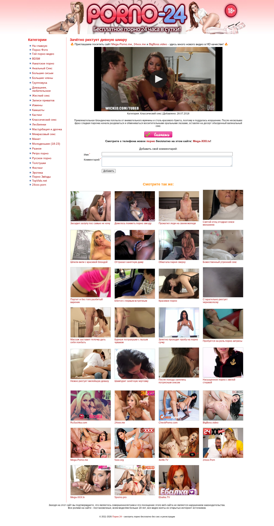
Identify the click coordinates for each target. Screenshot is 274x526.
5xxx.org (119, 460)
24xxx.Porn (209, 460)
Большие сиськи (42, 73)
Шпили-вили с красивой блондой (89, 262)
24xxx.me (140, 44)
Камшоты (38, 110)
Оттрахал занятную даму (129, 262)
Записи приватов (43, 100)
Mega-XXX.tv (201, 141)
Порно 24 (117, 516)
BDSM (36, 58)
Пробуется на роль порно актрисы (222, 341)
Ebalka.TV (164, 497)
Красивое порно (168, 300)
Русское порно (41, 158)
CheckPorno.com (168, 422)
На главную (39, 45)
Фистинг (37, 167)
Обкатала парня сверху (172, 262)
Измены (37, 105)
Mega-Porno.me (121, 44)
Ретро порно (40, 153)
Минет (36, 138)
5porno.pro (121, 497)
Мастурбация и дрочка (47, 129)
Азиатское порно (43, 63)
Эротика (37, 172)
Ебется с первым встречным (131, 300)
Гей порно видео (43, 53)
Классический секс (44, 119)
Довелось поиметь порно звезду (133, 223)
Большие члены (42, 77)
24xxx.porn (39, 184)
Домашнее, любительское (41, 89)
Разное (37, 148)
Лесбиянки (39, 124)
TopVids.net (39, 180)
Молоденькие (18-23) (46, 143)
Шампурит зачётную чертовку (131, 381)
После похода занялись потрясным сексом (172, 381)
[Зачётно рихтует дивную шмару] (158, 136)
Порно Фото (40, 49)
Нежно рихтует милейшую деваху (89, 381)
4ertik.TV (163, 460)
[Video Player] (158, 79)
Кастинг (37, 114)
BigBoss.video (158, 44)
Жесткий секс (41, 95)
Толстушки (39, 163)
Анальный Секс (42, 68)
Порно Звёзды (41, 176)
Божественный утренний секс (220, 262)
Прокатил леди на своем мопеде (177, 223)
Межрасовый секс (44, 134)
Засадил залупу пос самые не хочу (90, 223)
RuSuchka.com (78, 422)
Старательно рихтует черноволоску (215, 301)
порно (150, 141)
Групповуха (39, 82)
